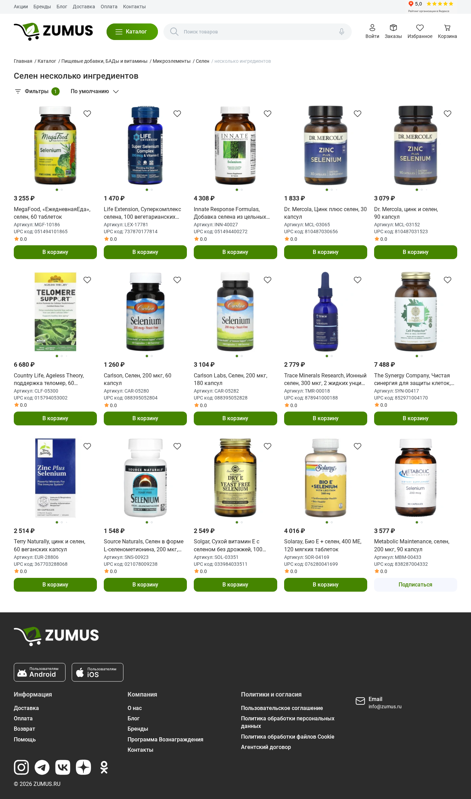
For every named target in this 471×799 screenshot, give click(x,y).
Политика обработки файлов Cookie (287, 736)
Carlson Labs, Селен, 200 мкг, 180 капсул (230, 379)
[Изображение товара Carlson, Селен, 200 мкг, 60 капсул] (145, 311)
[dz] (83, 767)
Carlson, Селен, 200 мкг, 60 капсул (137, 379)
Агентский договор (266, 747)
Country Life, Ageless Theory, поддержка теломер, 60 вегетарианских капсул (49, 379)
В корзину (55, 252)
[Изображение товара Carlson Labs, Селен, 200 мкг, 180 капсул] (235, 311)
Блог (62, 6)
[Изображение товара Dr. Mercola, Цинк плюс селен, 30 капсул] (325, 145)
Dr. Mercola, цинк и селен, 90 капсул (406, 213)
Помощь (25, 739)
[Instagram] (21, 767)
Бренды (42, 6)
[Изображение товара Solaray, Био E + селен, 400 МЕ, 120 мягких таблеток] (325, 478)
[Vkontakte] (62, 767)
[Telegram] (42, 767)
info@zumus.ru (385, 706)
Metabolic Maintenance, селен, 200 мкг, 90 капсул (411, 545)
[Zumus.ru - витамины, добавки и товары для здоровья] (53, 32)
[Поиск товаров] (174, 31)
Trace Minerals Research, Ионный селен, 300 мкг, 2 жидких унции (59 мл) (325, 379)
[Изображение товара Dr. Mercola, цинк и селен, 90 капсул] (415, 145)
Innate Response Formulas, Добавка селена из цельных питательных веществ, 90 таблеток (230, 213)
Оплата (109, 6)
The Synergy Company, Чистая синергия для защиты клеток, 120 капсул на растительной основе (412, 379)
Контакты (134, 6)
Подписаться (415, 584)
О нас (135, 708)
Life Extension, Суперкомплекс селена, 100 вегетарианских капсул (142, 213)
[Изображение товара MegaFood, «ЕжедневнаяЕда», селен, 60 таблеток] (55, 145)
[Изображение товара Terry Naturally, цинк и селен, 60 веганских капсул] (55, 478)
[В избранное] (87, 113)
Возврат (24, 729)
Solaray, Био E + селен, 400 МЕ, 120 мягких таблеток (322, 545)
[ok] (104, 767)
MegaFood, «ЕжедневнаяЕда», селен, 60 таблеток (52, 213)
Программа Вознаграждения (165, 739)
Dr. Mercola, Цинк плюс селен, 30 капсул (325, 213)
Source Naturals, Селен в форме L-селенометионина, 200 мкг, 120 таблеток (143, 545)
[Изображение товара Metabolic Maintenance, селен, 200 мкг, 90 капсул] (415, 478)
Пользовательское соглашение (282, 708)
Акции (21, 6)
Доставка (84, 6)
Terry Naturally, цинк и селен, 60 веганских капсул (49, 545)
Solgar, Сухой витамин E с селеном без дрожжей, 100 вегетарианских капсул (228, 545)
